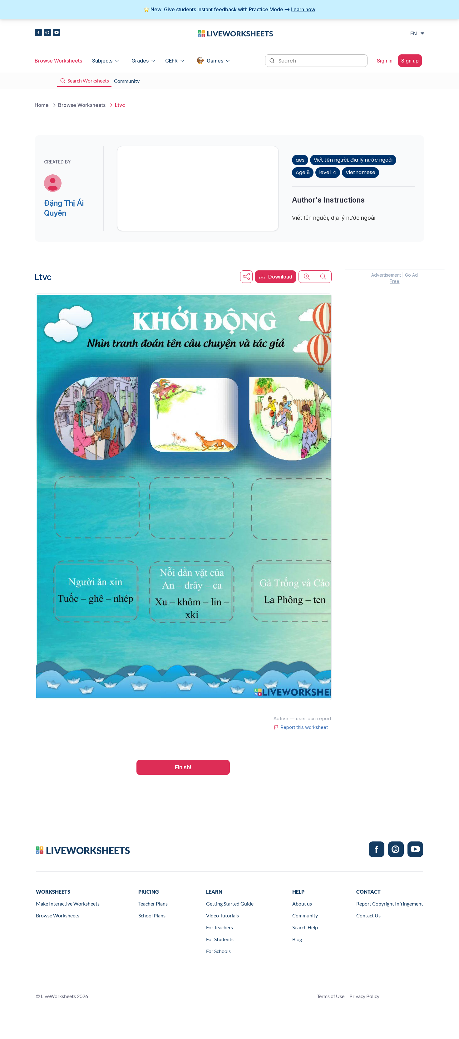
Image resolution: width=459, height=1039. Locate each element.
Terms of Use (330, 996)
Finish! (183, 767)
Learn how (303, 9)
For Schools (218, 951)
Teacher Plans (153, 903)
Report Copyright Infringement (389, 903)
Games (215, 61)
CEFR (171, 61)
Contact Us (368, 915)
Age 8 (303, 172)
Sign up (410, 61)
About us (302, 903)
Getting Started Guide (230, 903)
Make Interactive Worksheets (68, 903)
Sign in (384, 61)
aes (300, 159)
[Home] (235, 33)
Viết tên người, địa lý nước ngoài (353, 159)
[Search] (272, 60)
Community (305, 915)
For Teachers (219, 927)
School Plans (151, 915)
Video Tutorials (222, 915)
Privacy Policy (364, 996)
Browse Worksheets (58, 61)
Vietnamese (360, 172)
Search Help (305, 927)
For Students (220, 939)
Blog (297, 939)
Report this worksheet (304, 727)
